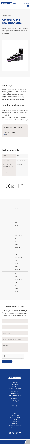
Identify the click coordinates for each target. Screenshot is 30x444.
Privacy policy (15, 427)
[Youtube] (20, 433)
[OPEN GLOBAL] (18, 3)
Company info (15, 415)
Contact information (15, 417)
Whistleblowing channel (15, 425)
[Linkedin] (10, 433)
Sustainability (15, 421)
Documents (15, 409)
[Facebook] (13, 433)
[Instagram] (17, 433)
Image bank (15, 423)
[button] (3, 54)
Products (15, 407)
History (15, 419)
